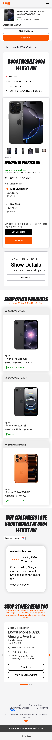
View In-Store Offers (26, 675)
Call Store (18, 240)
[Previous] (2, 655)
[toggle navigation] (47, 3)
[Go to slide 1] (24, 684)
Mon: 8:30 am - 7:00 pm (20, 81)
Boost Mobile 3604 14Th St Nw (21, 47)
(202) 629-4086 (19, 652)
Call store (26, 38)
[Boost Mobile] (6, 3)
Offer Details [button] (26, 736)
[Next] (49, 655)
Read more (26, 277)
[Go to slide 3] (31, 684)
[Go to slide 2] (29, 684)
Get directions (26, 31)
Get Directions (18, 232)
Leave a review (12, 538)
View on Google (21, 585)
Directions (26, 667)
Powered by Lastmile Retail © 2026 (26, 728)
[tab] (26, 736)
